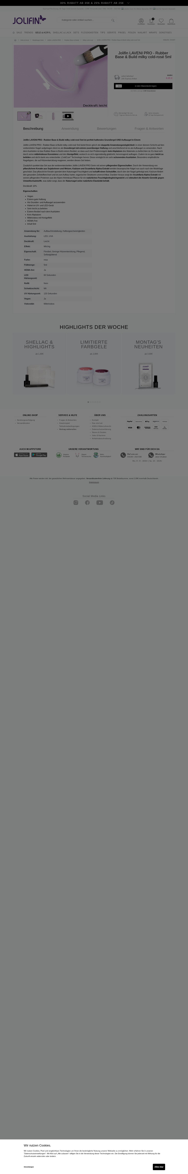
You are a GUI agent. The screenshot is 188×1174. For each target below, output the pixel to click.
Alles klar (158, 1167)
